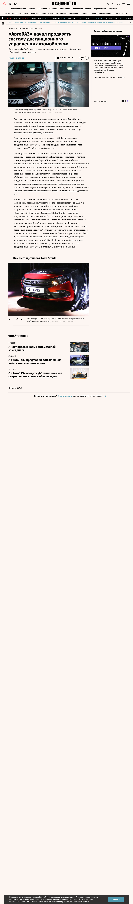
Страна (93, 13)
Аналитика (73, 13)
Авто (19, 29)
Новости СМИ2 (15, 388)
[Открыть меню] (128, 3)
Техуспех (120, 13)
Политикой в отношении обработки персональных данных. (64, 901)
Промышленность (105, 13)
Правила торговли (20, 13)
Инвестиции (65, 9)
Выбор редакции (15, 22)
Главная (12, 29)
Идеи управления (38, 13)
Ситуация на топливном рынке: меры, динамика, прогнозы (101, 22)
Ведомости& (61, 13)
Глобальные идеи (18, 9)
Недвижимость (100, 9)
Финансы (53, 9)
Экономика (42, 9)
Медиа (88, 9)
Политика (113, 9)
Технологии (78, 9)
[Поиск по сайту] (113, 3)
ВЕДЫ (7, 13)
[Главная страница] (64, 3)
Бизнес (32, 9)
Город (50, 13)
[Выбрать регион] (108, 3)
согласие (48, 899)
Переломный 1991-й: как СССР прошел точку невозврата (49, 22)
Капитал (84, 13)
